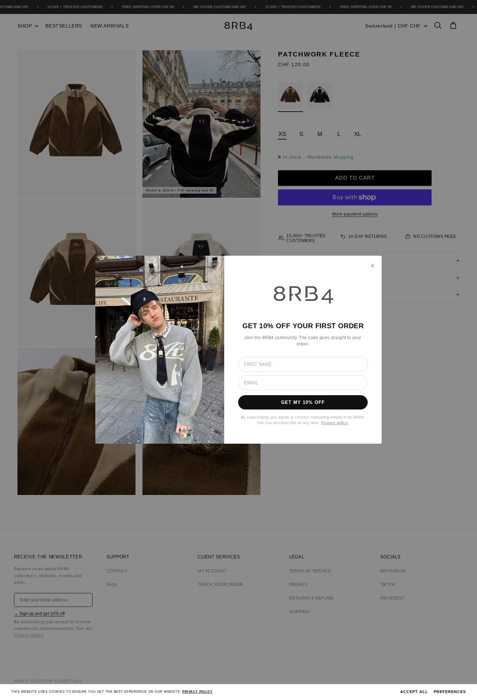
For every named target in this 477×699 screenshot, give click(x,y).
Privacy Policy (197, 691)
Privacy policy (334, 423)
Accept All (414, 692)
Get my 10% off (303, 402)
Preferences (450, 692)
